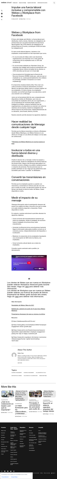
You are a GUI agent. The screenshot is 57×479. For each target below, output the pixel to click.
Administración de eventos (42, 2)
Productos (3, 427)
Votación (2, 444)
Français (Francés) (13, 452)
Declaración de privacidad (13, 435)
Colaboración (15, 2)
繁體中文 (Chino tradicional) (13, 447)
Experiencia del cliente (32, 2)
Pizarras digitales (23, 436)
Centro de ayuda (32, 435)
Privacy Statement (5, 476)
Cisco (39, 430)
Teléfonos (21, 439)
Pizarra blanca (3, 448)
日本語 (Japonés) (13, 459)
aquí (27, 287)
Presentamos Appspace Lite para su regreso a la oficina (28, 314)
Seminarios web (4, 446)
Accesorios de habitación (22, 446)
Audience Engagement (17, 372)
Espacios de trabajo (22, 2)
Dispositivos (22, 427)
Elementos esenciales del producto (33, 440)
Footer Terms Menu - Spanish (14, 428)
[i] (22, 48)
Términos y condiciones (12, 432)
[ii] (19, 62)
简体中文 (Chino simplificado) (13, 444)
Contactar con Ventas (42, 439)
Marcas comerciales (14, 440)
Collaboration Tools (41, 372)
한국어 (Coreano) (13, 461)
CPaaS (2, 454)
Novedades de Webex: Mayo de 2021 (23, 305)
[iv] (20, 81)
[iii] (38, 71)
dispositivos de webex (17, 375)
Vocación (2, 435)
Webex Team (22, 19)
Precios (30, 430)
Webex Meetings (43, 375)
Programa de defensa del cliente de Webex (42, 433)
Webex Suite (3, 430)
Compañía (40, 427)
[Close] (31, 473)
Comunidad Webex (32, 437)
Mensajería (3, 437)
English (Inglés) (13, 450)
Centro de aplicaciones (31, 445)
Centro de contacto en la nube (4, 451)
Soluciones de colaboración (30, 375)
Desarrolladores (32, 450)
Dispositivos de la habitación (23, 431)
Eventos (2, 439)
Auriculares (22, 443)
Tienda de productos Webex (42, 442)
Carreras (39, 444)
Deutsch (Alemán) (13, 454)
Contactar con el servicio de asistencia (42, 436)
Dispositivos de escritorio (22, 434)
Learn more (20, 362)
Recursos (31, 427)
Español (11, 442)
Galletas (11, 438)
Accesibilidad (31, 448)
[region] (16, 475)
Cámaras (21, 441)
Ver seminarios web (32, 442)
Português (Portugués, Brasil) (14, 464)
